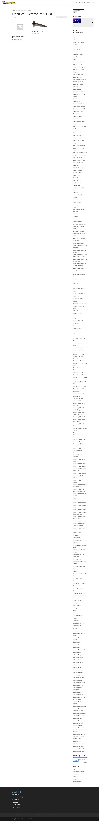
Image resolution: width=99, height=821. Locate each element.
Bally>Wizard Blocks (78, 170)
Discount (75, 776)
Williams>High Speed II (79, 677)
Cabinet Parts (76, 185)
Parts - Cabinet (77, 345)
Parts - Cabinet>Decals (79, 372)
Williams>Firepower (78, 662)
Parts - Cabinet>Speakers (79, 386)
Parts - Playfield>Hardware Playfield (78, 454)
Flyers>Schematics (78, 298)
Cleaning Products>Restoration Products (79, 209)
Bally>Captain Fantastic (79, 69)
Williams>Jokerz (77, 692)
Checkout (89, 2)
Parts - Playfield (77, 401)
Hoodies (75, 310)
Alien (74, 37)
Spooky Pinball (77, 605)
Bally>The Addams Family (80, 152)
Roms (74, 581)
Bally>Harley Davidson (79, 106)
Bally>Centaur (77, 72)
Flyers (74, 291)
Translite (75, 620)
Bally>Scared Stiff (77, 138)
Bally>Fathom (76, 98)
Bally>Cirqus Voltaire (78, 74)
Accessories (76, 35)
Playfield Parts (77, 559)
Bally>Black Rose (77, 64)
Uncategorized (77, 628)
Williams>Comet (77, 642)
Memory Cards (77, 328)
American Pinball (77, 47)
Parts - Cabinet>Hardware (80, 377)
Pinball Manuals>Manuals (79, 549)
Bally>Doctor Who (78, 84)
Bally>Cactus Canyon (78, 67)
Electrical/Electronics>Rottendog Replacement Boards (79, 270)
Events (75, 286)
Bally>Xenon (76, 175)
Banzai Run (76, 178)
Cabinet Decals (77, 183)
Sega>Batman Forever (79, 593)
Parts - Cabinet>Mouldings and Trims (79, 382)
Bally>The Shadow (78, 157)
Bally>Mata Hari (77, 116)
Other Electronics (77, 343)
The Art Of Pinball (77, 615)
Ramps (75, 571)
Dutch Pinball (76, 240)
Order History (77, 779)
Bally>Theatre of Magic (79, 160)
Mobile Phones (77, 331)
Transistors (76, 618)
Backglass (75, 57)
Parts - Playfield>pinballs (79, 473)
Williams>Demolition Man (80, 650)
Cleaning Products (78, 205)
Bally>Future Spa (77, 101)
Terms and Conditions (17, 815)
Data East (75, 219)
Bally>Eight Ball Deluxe (79, 91)
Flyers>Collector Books (79, 293)
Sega (74, 591)
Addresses (76, 774)
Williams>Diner (77, 652)
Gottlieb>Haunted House (79, 303)
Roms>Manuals (77, 586)
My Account (82, 2)
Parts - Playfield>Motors (79, 466)
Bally (74, 59)
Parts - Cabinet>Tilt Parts (79, 389)
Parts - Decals (76, 391)
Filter (76, 760)
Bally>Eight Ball (77, 89)
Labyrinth (75, 326)
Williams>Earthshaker (79, 657)
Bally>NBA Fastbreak (78, 121)
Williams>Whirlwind (78, 749)
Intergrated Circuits (78, 313)
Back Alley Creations (78, 54)
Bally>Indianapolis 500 (79, 109)
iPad (74, 315)
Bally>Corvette (77, 77)
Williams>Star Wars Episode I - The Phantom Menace (79, 729)
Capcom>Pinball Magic (79, 195)
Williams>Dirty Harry (78, 655)
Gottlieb (75, 301)
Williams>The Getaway (79, 746)
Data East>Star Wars (78, 231)
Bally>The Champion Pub (79, 155)
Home (76, 2)
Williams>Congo (77, 645)
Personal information (78, 771)
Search (75, 12)
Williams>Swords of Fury (79, 734)
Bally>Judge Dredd (78, 111)
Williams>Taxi (76, 741)
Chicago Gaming (77, 200)
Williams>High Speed (78, 675)
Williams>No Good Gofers (80, 713)
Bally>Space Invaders (78, 140)
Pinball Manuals (77, 542)
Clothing (75, 216)
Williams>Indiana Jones (79, 682)
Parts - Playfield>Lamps (79, 463)
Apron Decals (76, 49)
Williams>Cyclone (77, 647)
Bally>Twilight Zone (78, 162)
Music (74, 333)
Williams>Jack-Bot (78, 685)
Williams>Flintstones (78, 670)
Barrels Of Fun (77, 180)
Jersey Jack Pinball (78, 321)
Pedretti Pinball (77, 532)
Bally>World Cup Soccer (79, 173)
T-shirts (75, 613)
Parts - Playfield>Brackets (80, 417)
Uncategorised (77, 625)
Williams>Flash (77, 667)
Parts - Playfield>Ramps (79, 502)
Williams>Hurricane (78, 680)
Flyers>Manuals (77, 296)
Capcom (75, 192)
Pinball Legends (77, 540)
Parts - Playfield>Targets (79, 521)
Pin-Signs (75, 535)
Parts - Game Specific (78, 394)
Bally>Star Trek (77, 143)
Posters (75, 568)
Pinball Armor (76, 537)
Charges (75, 197)
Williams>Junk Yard (78, 694)
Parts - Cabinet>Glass (78, 375)
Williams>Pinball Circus (79, 715)
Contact (34, 815)
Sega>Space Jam (77, 600)
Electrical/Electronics (78, 243)
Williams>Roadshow (78, 721)
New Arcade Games (78, 336)
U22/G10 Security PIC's (79, 623)
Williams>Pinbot (77, 718)
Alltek (74, 40)
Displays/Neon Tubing (79, 238)
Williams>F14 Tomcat (78, 660)
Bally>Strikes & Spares (79, 145)
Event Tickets (76, 283)
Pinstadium (76, 556)
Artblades (75, 52)
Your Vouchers (77, 781)
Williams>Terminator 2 (79, 743)
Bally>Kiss (75, 114)
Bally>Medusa (77, 119)
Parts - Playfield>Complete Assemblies (78, 435)
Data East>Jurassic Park (79, 224)
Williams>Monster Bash (79, 706)
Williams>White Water (79, 751)
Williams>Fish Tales (78, 665)
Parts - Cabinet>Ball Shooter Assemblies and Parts (79, 350)
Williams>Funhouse (78, 672)
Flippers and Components (80, 288)
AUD (75, 24)
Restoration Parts (77, 578)
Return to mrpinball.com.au (44, 815)
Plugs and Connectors (79, 566)
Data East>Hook (77, 221)
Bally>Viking (76, 165)
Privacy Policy (27, 815)
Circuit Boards (77, 202)
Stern (74, 610)
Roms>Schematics (78, 588)
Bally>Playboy (77, 124)
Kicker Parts (76, 323)
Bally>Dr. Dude (77, 86)
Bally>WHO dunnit (78, 167)
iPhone (75, 318)
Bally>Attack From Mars (79, 62)
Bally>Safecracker (78, 135)
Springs (75, 608)
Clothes (75, 214)
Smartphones (76, 603)
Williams (75, 630)
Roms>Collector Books (79, 583)
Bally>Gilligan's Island (78, 103)
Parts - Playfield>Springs (79, 509)
